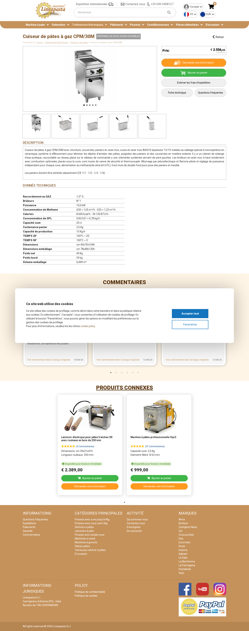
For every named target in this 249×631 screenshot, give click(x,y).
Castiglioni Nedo (188, 527)
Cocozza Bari (186, 534)
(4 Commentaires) (85, 446)
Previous (18, 77)
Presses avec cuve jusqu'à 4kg (92, 519)
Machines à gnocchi (86, 542)
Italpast (183, 553)
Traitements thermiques (56, 42)
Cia (180, 530)
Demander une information (198, 62)
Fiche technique (177, 92)
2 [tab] (116, 372)
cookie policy (88, 326)
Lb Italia (183, 557)
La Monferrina (187, 561)
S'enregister (134, 527)
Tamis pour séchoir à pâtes (90, 550)
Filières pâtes (82, 546)
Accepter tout (190, 313)
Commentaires (124, 282)
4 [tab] (127, 372)
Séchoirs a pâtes (84, 527)
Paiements (29, 527)
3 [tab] (122, 372)
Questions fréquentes (210, 92)
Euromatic (184, 542)
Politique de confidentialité (90, 591)
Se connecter (134, 530)
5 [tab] (133, 372)
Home (39, 42)
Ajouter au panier (197, 72)
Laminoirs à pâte (84, 530)
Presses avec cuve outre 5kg (91, 523)
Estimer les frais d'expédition (193, 82)
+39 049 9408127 (162, 4)
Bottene (183, 523)
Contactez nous (135, 4)
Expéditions (29, 523)
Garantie (28, 530)
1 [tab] (111, 372)
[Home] (51, 10)
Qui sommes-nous (137, 519)
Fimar (182, 546)
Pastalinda (185, 569)
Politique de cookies (86, 595)
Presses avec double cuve (89, 534)
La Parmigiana (187, 565)
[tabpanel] (89, 446)
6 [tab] (138, 372)
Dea (181, 538)
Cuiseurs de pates (79, 42)
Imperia (183, 550)
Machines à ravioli (85, 538)
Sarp (181, 572)
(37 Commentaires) (155, 446)
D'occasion (212, 24)
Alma (182, 519)
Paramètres (190, 324)
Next (161, 77)
